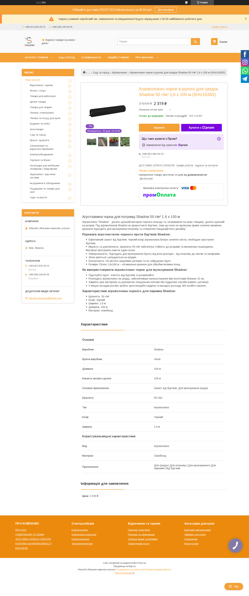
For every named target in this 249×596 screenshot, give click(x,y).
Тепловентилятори (82, 543)
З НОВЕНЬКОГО (91, 57)
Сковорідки (190, 539)
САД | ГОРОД (66, 57)
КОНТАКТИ (21, 548)
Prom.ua (141, 563)
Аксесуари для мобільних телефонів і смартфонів (44, 167)
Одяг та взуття (38, 197)
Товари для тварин (41, 107)
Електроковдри (80, 539)
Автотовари (36, 129)
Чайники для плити (195, 534)
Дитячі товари (38, 101)
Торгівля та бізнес (40, 160)
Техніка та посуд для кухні (45, 118)
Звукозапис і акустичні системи (42, 176)
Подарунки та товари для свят (45, 190)
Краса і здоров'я (39, 140)
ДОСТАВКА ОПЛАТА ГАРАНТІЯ (33, 539)
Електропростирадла (84, 534)
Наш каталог (32, 79)
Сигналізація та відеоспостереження (41, 147)
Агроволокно (119, 72)
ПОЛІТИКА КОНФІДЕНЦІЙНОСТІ (33, 543)
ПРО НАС (20, 530)
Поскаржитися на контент (129, 569)
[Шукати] (195, 41)
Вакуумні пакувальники (197, 530)
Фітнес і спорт (38, 90)
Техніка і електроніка (42, 112)
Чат (236, 586)
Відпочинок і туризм (41, 85)
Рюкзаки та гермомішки (141, 534)
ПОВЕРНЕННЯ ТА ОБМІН (29, 534)
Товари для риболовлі (43, 96)
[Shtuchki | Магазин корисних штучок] (29, 48)
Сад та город (101, 72)
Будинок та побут (40, 123)
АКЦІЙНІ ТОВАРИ (118, 57)
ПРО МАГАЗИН (144, 57)
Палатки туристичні (139, 530)
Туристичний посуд (139, 543)
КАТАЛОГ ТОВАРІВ (36, 57)
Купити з (195, 127)
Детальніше (166, 9)
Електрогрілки (80, 530)
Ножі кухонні (191, 543)
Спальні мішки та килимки (142, 539)
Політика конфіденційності (157, 569)
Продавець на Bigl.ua (124, 566)
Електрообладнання (41, 154)
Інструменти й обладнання (45, 183)
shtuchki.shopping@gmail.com (45, 298)
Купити (159, 127)
